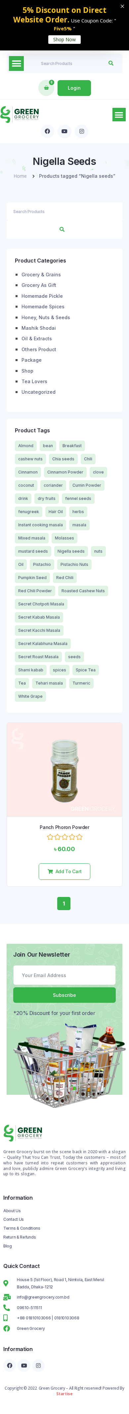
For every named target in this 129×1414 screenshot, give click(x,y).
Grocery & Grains (41, 274)
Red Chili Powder (35, 590)
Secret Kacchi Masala (39, 630)
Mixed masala (31, 538)
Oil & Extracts (37, 338)
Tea (22, 683)
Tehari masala (49, 683)
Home (20, 176)
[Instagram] (82, 131)
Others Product (39, 349)
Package (32, 360)
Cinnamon (28, 472)
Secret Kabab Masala (39, 617)
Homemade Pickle (42, 296)
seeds (74, 656)
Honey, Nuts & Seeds (46, 317)
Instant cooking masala (40, 524)
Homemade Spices (43, 306)
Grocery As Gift (39, 285)
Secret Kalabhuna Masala (42, 643)
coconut (26, 485)
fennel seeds (78, 498)
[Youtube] (64, 131)
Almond (25, 445)
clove (98, 472)
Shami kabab (30, 669)
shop (27, 371)
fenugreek (28, 511)
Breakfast (72, 445)
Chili (88, 458)
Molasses (64, 538)
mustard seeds (33, 551)
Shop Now (64, 39)
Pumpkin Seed (32, 577)
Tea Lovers (34, 381)
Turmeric (81, 683)
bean (48, 445)
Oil (20, 564)
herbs (78, 511)
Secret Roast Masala (38, 656)
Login (74, 88)
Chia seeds (63, 458)
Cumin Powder (86, 485)
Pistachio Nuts (74, 564)
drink (23, 498)
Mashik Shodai (39, 328)
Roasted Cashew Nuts (83, 590)
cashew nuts (30, 458)
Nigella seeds (71, 551)
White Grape (30, 696)
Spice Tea (86, 669)
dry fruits (47, 498)
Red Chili (64, 577)
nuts (98, 551)
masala (79, 524)
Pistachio (42, 564)
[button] (16, 63)
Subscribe (64, 995)
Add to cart (69, 871)
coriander (53, 485)
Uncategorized (39, 392)
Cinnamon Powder (65, 472)
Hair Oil (56, 511)
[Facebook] (48, 131)
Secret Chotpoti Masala (41, 603)
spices (59, 669)
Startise (64, 1394)
